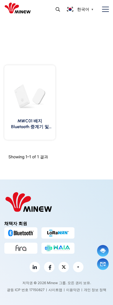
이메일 (103, 264)
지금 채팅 (103, 251)
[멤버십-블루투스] (20, 232)
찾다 (57, 9)
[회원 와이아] (57, 248)
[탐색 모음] (103, 9)
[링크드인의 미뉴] (35, 267)
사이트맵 (55, 290)
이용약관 (73, 290)
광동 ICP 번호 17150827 (26, 290)
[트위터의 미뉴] (64, 267)
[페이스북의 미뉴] (49, 267)
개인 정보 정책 (95, 290)
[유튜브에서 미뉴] (78, 267)
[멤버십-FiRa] (20, 248)
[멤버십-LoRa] (57, 232)
